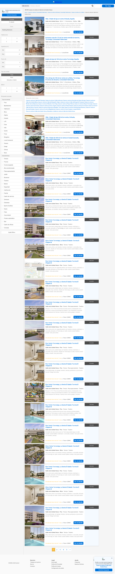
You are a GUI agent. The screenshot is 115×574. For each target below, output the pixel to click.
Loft (5, 121)
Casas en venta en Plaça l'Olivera (66, 103)
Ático (5, 112)
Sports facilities (8, 206)
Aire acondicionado (9, 168)
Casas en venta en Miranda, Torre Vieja (47, 103)
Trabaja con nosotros (35, 562)
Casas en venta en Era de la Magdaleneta (45, 109)
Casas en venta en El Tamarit (81, 105)
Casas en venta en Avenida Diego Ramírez (74, 107)
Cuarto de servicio (9, 196)
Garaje (5, 146)
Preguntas (77, 562)
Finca (5, 134)
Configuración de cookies (57, 568)
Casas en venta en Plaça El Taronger (83, 103)
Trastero (6, 180)
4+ (17, 41)
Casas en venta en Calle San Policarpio (35, 100)
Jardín (5, 174)
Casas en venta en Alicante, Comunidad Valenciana (59, 12)
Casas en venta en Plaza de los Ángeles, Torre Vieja (51, 107)
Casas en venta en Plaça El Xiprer (65, 105)
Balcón (6, 184)
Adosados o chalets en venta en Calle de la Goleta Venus (61, 111)
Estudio (6, 118)
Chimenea (6, 202)
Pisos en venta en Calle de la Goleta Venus (36, 111)
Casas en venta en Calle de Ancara (54, 100)
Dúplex (6, 115)
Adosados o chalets (12, 80)
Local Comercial (8, 140)
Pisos (11, 77)
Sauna (5, 209)
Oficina (6, 149)
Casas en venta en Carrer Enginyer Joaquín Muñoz (68, 109)
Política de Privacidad (56, 564)
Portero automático (9, 218)
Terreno (6, 143)
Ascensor (6, 177)
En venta (12, 19)
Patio (5, 212)
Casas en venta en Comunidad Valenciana (37, 12)
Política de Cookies (56, 566)
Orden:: (11, 26)
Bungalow (6, 137)
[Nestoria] (57, 2)
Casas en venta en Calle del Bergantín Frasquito (72, 102)
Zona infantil (7, 215)
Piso (5, 102)
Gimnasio (6, 199)
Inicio (26, 12)
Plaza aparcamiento (9, 171)
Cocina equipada (8, 165)
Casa (5, 124)
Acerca (32, 564)
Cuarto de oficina (8, 224)
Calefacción (7, 190)
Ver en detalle (78, 32)
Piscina (6, 162)
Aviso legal (54, 562)
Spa (5, 221)
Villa (5, 127)
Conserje (6, 228)
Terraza (6, 158)
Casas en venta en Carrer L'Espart (48, 105)
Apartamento (7, 105)
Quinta (5, 131)
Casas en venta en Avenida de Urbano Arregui (74, 100)
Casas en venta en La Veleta (78, 12)
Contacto (32, 566)
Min (3, 50)
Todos (11, 74)
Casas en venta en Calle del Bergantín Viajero (49, 102)
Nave (5, 153)
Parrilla (6, 193)
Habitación (7, 109)
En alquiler (11, 22)
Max (3, 54)
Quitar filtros (11, 232)
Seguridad (7, 187)
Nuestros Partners (79, 564)
